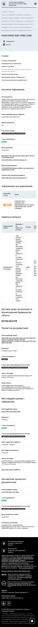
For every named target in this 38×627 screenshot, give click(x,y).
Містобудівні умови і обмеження (13, 77)
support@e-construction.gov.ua (20, 578)
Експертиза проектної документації (14, 80)
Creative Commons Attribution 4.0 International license (19, 584)
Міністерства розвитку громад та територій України (17, 557)
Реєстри (11, 11)
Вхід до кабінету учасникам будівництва (16, 571)
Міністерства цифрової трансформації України (17, 559)
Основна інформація (9, 60)
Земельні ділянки (8, 66)
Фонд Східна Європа (26, 568)
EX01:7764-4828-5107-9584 (10, 492)
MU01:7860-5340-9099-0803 (11, 411)
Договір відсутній (9, 321)
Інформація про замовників (11, 63)
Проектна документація (10, 74)
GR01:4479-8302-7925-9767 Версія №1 (14, 160)
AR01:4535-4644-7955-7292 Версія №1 (14, 178)
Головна (4, 11)
